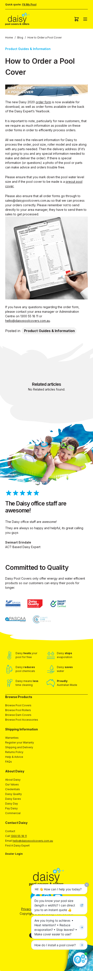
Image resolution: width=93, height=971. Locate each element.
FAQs (8, 761)
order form (43, 102)
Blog (20, 37)
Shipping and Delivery (19, 747)
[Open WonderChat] (80, 959)
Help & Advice (14, 756)
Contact (10, 831)
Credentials (12, 789)
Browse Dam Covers (18, 715)
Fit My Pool (29, 4)
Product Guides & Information (49, 331)
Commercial (13, 813)
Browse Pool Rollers (18, 710)
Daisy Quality (13, 794)
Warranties (12, 737)
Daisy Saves (13, 798)
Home (9, 37)
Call (16, 836)
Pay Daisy (11, 808)
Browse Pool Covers (18, 705)
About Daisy (13, 779)
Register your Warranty (19, 742)
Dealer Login (14, 853)
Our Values (12, 784)
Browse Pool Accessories (21, 719)
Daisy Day (11, 803)
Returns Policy (14, 752)
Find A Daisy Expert (17, 845)
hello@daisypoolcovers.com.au (27, 321)
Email (29, 840)
